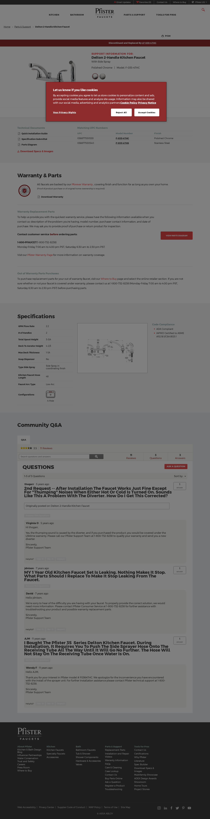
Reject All (121, 112)
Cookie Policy (128, 102)
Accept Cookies (146, 112)
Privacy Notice (147, 102)
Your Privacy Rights (64, 112)
